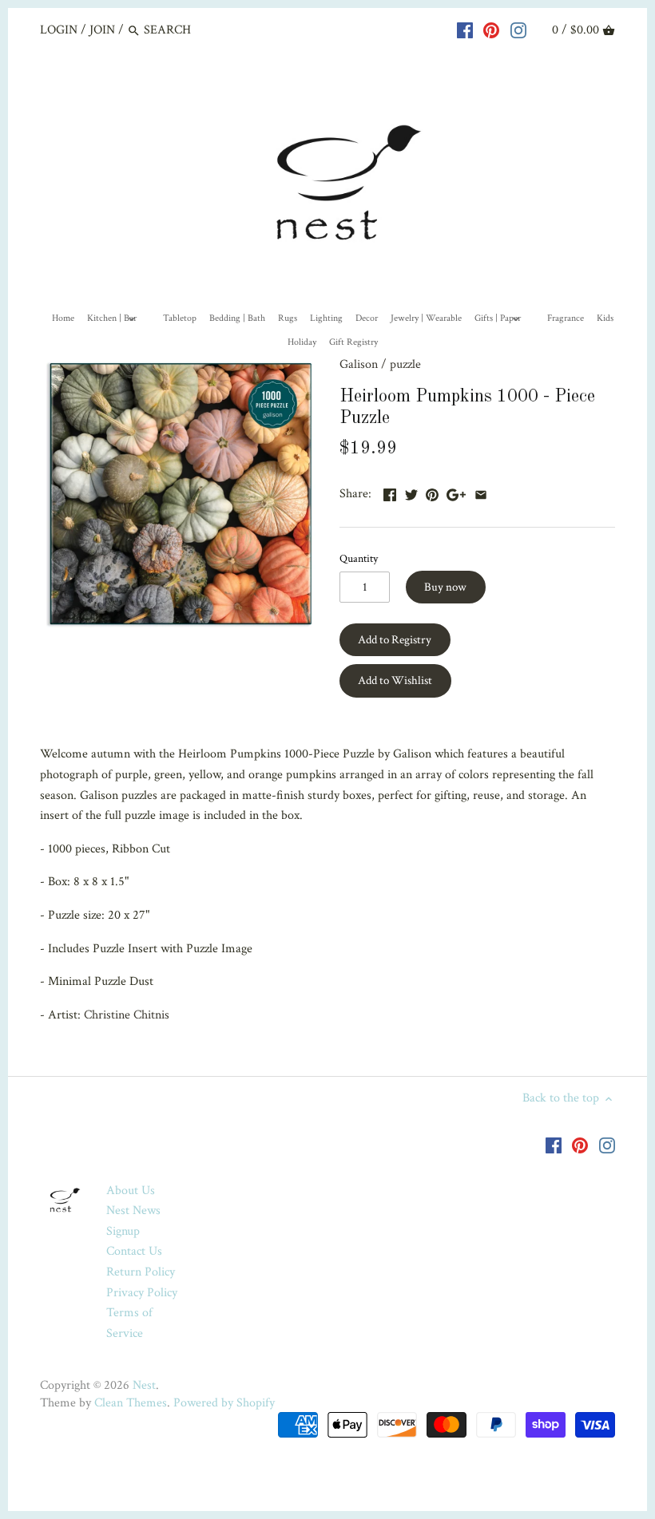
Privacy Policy (141, 1292)
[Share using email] (480, 492)
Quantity (358, 558)
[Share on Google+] (456, 492)
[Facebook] (465, 29)
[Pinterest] (491, 29)
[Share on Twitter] (411, 492)
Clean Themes (130, 1402)
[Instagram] (518, 29)
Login (58, 30)
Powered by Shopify (224, 1402)
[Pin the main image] (432, 492)
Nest (144, 1385)
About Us (130, 1190)
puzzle (405, 364)
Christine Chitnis (126, 1015)
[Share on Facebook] (389, 492)
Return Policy (140, 1272)
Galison (358, 364)
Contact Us (134, 1251)
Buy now (445, 587)
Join (102, 30)
